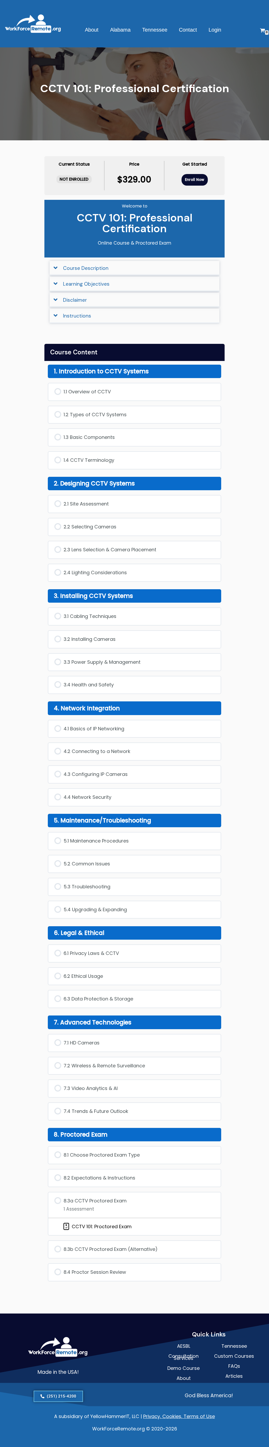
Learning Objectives (86, 284)
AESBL (183, 1346)
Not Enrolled (74, 179)
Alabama (120, 30)
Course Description (85, 268)
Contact (188, 30)
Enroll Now (194, 179)
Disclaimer (75, 300)
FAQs (234, 1366)
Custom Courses (234, 1356)
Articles (234, 1376)
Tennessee (154, 30)
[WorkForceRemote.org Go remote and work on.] (33, 23)
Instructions (77, 316)
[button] (135, 268)
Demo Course (183, 1368)
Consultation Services (183, 1357)
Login (215, 30)
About (92, 30)
